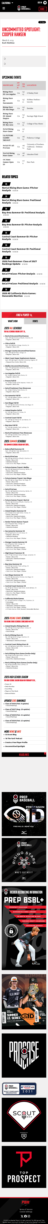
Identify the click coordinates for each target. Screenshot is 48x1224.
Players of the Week (11, 691)
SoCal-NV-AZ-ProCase (8, 146)
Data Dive (9, 560)
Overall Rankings (11, 705)
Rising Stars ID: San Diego (8, 108)
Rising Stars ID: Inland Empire (8, 116)
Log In (40, 3)
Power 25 (8, 684)
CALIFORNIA (6, 3)
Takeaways (9, 605)
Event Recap (10, 631)
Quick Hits (9, 472)
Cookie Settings (26, 1212)
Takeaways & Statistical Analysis (16, 640)
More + (42, 9)
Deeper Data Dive (12, 595)
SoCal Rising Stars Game (8, 130)
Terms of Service (25, 1209)
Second (23, 609)
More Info (16, 339)
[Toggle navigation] (3, 9)
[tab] (13, 321)
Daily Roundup (9, 686)
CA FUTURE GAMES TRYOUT (8, 137)
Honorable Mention (33, 609)
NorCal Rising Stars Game (9, 154)
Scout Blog (8, 689)
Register (9, 339)
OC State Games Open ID (8, 162)
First (18, 609)
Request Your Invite (12, 362)
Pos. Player (17, 463)
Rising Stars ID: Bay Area (8, 123)
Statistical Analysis (12, 462)
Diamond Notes (10, 693)
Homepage (9, 602)
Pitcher (24, 463)
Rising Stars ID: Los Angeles (9, 93)
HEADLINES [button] (24, 755)
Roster (8, 460)
